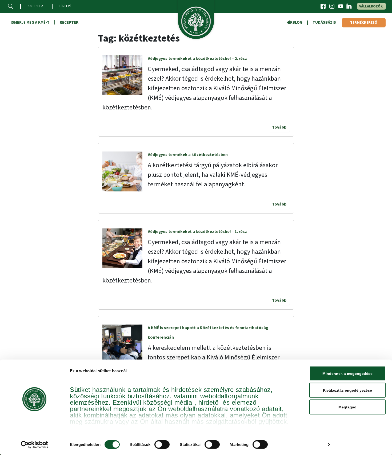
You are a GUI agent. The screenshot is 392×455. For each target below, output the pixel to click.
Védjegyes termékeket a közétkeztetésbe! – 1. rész (197, 232)
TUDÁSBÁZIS (324, 22)
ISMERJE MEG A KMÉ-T (30, 22)
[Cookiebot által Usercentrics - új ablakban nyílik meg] (34, 445)
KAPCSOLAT (36, 6)
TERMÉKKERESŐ (363, 22)
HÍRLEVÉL (66, 6)
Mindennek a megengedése (347, 373)
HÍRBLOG (294, 22)
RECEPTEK (69, 22)
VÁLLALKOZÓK (371, 6)
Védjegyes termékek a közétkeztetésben (188, 155)
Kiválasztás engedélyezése (347, 390)
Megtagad (347, 407)
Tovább (279, 127)
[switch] (162, 444)
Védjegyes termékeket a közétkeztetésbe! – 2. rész (197, 59)
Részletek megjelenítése (300, 444)
